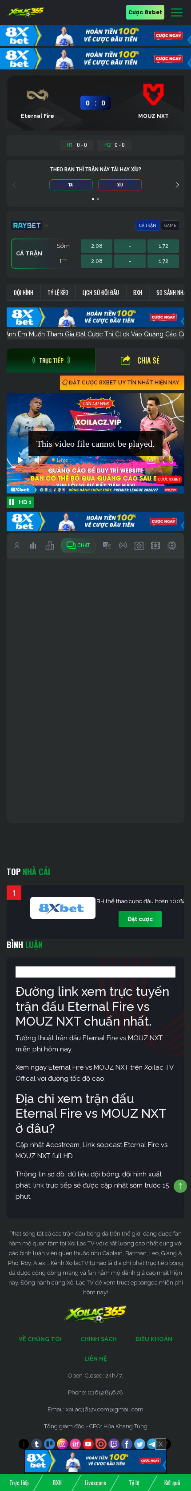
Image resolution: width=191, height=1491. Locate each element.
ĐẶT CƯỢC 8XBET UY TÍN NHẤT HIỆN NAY (124, 383)
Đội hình (23, 292)
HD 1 (25, 502)
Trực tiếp (19, 1482)
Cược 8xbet (145, 12)
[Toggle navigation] (177, 12)
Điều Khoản (153, 1339)
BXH (137, 292)
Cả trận (147, 225)
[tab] (51, 360)
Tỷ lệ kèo (58, 292)
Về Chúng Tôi (40, 1339)
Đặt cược (140, 919)
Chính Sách (98, 1339)
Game (170, 225)
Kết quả (172, 1482)
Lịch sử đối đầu (101, 292)
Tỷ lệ (134, 1482)
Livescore (95, 1482)
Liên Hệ (95, 1358)
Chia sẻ (148, 360)
